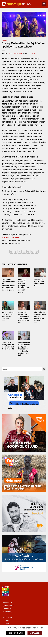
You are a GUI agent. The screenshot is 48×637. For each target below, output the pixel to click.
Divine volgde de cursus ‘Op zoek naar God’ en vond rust (8, 315)
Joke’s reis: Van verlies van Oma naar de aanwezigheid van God (40, 316)
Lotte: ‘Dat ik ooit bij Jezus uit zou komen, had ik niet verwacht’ (8, 346)
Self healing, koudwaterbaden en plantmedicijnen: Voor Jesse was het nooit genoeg (8, 285)
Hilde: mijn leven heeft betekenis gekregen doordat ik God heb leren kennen (23, 286)
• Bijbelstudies (8, 606)
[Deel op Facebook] (15, 252)
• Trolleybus (7, 612)
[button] (44, 4)
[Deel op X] (20, 252)
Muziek (4, 40)
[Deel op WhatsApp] (11, 252)
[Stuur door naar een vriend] (24, 252)
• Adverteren (7, 617)
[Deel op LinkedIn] (32, 252)
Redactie (32, 53)
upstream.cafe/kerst (11, 237)
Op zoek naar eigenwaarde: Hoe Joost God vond (39, 283)
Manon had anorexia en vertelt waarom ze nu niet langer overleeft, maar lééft (24, 317)
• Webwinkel (7, 603)
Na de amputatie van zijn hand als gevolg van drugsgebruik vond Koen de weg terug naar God (24, 349)
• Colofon (6, 620)
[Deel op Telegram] (37, 252)
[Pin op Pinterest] (28, 252)
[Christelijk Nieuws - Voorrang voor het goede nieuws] (21, 4)
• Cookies (6, 623)
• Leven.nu (6, 609)
